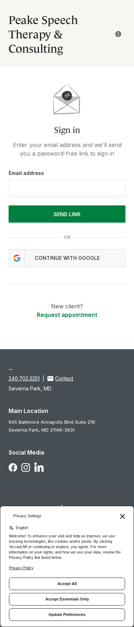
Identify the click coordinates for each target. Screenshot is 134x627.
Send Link (67, 214)
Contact (64, 378)
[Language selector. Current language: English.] (118, 34)
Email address (26, 173)
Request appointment (67, 314)
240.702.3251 (24, 378)
